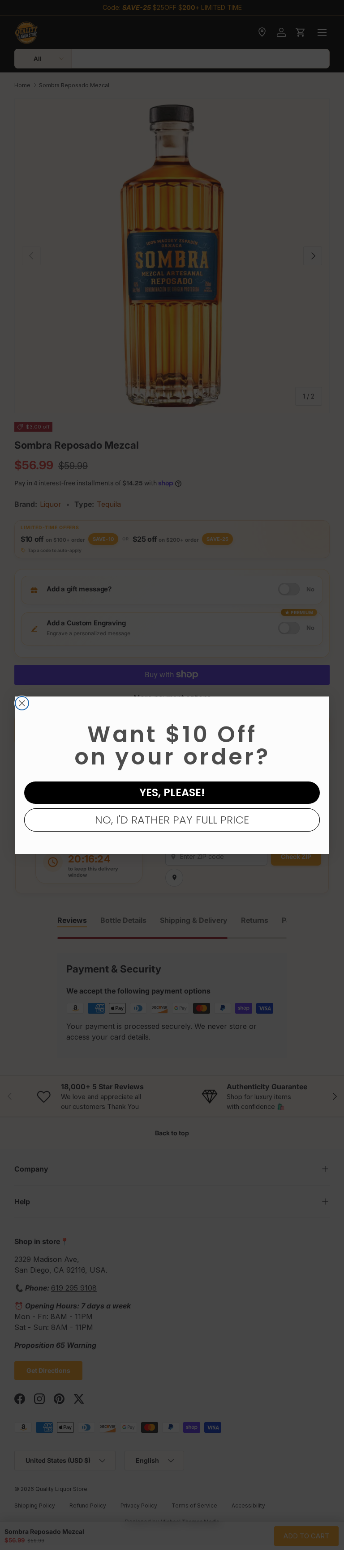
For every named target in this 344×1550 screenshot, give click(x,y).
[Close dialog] (22, 703)
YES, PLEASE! (172, 792)
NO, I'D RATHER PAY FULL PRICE (172, 819)
